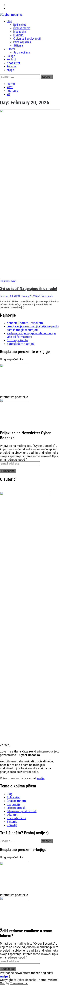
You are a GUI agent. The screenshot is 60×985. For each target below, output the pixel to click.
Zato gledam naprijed (20, 343)
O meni (11, 49)
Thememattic (19, 983)
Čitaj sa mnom (21, 28)
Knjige (10, 70)
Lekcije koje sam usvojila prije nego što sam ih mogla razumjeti (32, 328)
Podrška (11, 66)
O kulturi (18, 35)
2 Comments (46, 296)
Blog (9, 21)
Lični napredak (16, 807)
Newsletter (13, 63)
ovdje (40, 778)
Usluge (11, 56)
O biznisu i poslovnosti (27, 38)
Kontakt (11, 59)
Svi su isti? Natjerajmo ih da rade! (28, 288)
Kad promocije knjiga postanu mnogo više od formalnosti (31, 335)
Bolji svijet (19, 24)
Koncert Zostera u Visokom (25, 323)
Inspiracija (19, 31)
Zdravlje (12, 825)
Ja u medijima (21, 52)
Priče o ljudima (22, 42)
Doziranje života (17, 340)
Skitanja (18, 45)
